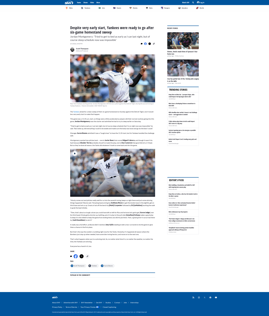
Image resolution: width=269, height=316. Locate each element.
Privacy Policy (57, 307)
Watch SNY (185, 2)
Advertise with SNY (71, 302)
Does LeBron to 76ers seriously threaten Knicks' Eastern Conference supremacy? (182, 204)
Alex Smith (178, 83)
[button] (201, 2)
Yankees (76, 112)
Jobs (125, 302)
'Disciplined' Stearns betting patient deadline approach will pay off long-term (181, 229)
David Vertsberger (174, 143)
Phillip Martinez (179, 56)
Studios (108, 302)
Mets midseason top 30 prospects (178, 212)
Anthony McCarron (174, 223)
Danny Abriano (173, 108)
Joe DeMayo (172, 99)
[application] (112, 173)
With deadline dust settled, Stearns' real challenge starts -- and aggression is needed (183, 113)
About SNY (56, 302)
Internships (134, 302)
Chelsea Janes (172, 232)
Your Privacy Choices (88, 307)
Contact (117, 302)
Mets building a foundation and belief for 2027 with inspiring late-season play (182, 186)
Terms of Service (71, 307)
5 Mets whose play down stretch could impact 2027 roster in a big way (182, 122)
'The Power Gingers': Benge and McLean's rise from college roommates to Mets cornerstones (182, 220)
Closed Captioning (109, 307)
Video (92, 2)
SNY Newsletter (87, 302)
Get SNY (99, 302)
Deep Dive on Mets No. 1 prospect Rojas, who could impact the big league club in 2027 (181, 96)
